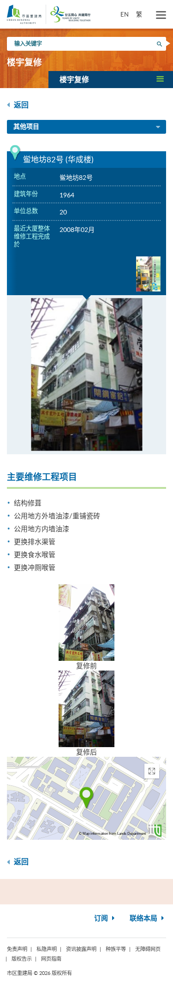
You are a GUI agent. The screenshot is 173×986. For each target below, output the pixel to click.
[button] (110, 79)
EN (124, 14)
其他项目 (26, 127)
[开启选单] (161, 15)
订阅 (102, 918)
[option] (86, 374)
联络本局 (144, 918)
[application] (86, 798)
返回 (20, 105)
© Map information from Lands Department (112, 834)
